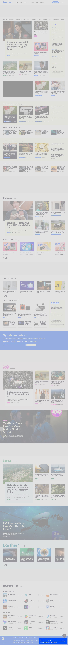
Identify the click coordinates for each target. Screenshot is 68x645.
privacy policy (54, 641)
